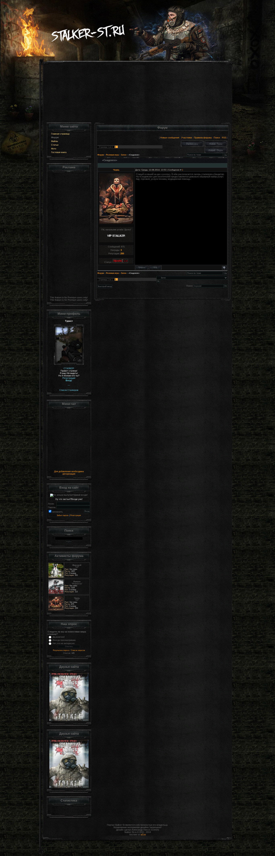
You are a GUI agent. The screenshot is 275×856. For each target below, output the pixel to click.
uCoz (143, 834)
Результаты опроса (61, 650)
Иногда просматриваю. (64, 640)
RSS (224, 137)
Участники (186, 137)
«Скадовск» (134, 155)
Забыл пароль (63, 515)
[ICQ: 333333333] (155, 268)
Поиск (217, 137)
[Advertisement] (137, 94)
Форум (100, 155)
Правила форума (203, 137)
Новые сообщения (169, 137)
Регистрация (75, 515)
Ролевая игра (112, 155)
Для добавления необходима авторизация (69, 472)
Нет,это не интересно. (64, 643)
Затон (123, 155)
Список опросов (78, 650)
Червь (116, 170)
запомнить (57, 512)
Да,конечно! (59, 637)
